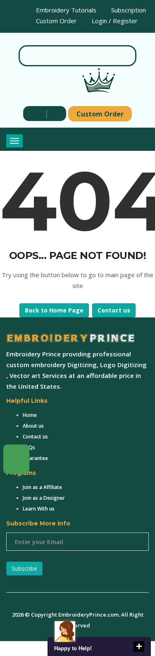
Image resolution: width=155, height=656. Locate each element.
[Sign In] (34, 113)
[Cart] (54, 113)
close (139, 646)
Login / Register (114, 21)
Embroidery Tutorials (65, 10)
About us (33, 425)
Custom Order (55, 21)
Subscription (128, 10)
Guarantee (35, 458)
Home (30, 415)
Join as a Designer (44, 497)
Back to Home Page (54, 310)
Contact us (114, 310)
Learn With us (39, 508)
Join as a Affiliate (42, 487)
